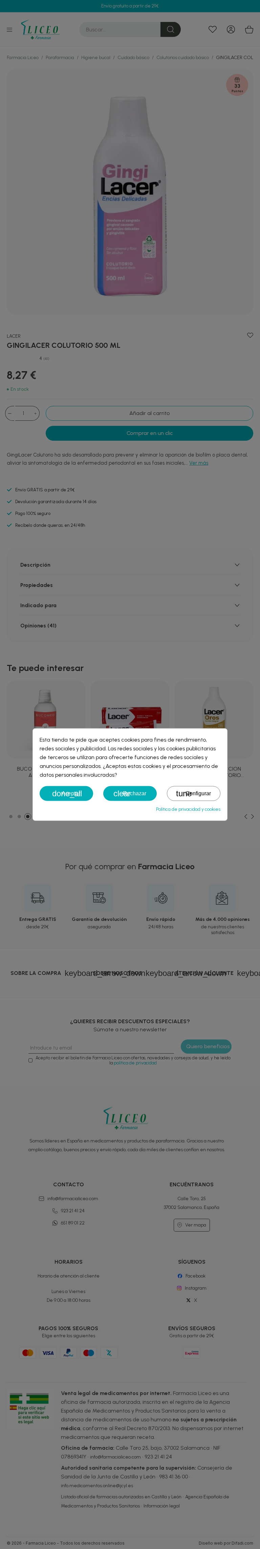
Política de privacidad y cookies (188, 809)
